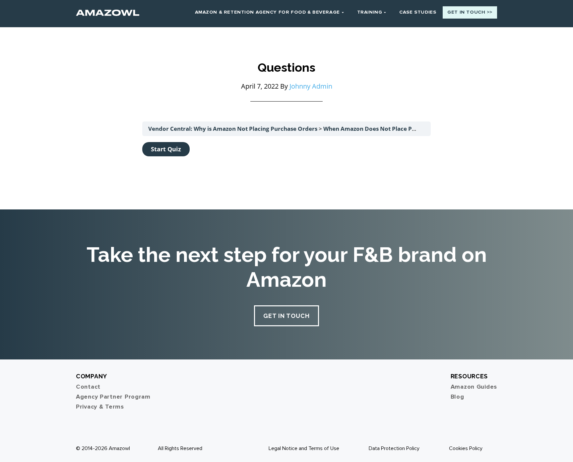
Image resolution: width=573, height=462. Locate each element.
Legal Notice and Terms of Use (304, 448)
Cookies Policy (465, 448)
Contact (88, 386)
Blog (457, 396)
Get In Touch (286, 315)
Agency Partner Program (113, 396)
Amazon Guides (474, 386)
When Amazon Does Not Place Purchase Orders (389, 128)
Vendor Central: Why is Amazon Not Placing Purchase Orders (233, 128)
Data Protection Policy (394, 448)
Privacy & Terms (100, 406)
